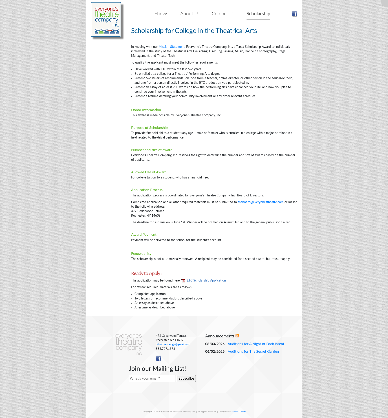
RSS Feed (237, 335)
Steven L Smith (238, 412)
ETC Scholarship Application (206, 280)
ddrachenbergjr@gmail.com (173, 344)
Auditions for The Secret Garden (253, 351)
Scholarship (258, 13)
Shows (161, 13)
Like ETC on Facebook (294, 14)
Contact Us (223, 13)
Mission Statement (172, 46)
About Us (190, 13)
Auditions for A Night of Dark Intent (256, 344)
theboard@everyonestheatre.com (261, 202)
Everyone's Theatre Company (106, 19)
